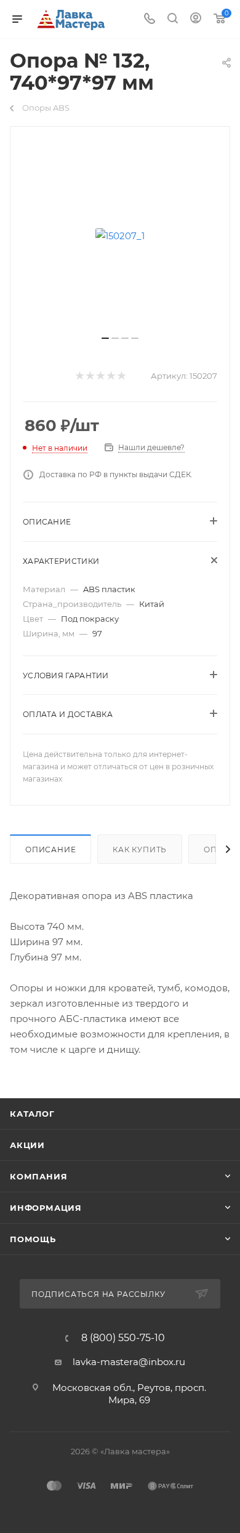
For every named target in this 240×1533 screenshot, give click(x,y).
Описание (50, 849)
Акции (27, 1145)
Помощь (33, 1239)
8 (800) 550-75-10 (123, 1338)
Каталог (32, 1114)
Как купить (140, 849)
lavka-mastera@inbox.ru (129, 1362)
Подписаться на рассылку (99, 1294)
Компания (38, 1176)
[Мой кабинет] (195, 19)
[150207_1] (120, 235)
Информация (46, 1208)
